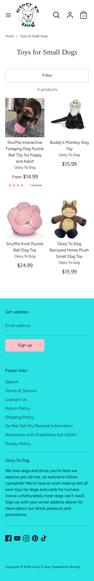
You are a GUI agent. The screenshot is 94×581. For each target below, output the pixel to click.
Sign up (25, 345)
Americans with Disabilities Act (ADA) (40, 434)
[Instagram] (26, 538)
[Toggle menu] (8, 15)
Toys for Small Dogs (34, 36)
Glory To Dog (41, 567)
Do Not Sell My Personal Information (39, 425)
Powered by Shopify (66, 567)
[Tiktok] (44, 538)
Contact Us (15, 399)
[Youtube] (17, 538)
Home (9, 36)
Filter (47, 75)
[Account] (70, 12)
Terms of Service (21, 390)
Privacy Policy (18, 443)
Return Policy (17, 408)
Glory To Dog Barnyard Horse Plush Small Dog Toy (69, 250)
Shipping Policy (19, 417)
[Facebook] (8, 538)
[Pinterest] (35, 538)
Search (11, 381)
